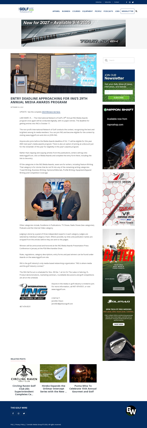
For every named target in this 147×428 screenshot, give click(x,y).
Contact (116, 2)
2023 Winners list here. (51, 112)
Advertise (98, 2)
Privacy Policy (20, 424)
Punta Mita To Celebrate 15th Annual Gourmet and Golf (83, 388)
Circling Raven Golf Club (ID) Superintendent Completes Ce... (24, 390)
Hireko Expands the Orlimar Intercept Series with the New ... (53, 388)
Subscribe (108, 2)
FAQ (12, 424)
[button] (136, 11)
